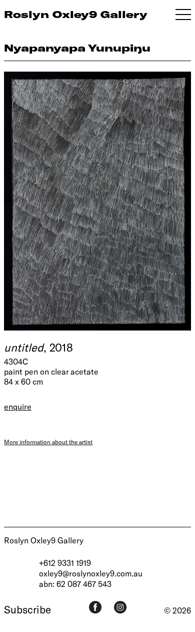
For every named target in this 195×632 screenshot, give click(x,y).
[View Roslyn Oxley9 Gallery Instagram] (120, 607)
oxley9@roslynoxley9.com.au (90, 573)
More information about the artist (48, 441)
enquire (18, 406)
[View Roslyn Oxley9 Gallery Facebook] (95, 607)
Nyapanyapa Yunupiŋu (77, 48)
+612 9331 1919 (65, 562)
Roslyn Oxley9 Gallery (44, 540)
